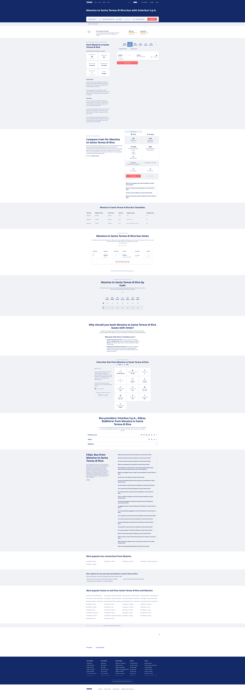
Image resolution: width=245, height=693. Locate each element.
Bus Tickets (104, 661)
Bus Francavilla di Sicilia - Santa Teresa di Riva (115, 601)
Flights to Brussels (120, 667)
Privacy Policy (116, 689)
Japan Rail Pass (148, 663)
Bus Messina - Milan (109, 604)
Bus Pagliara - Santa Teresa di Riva (149, 598)
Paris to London (149, 671)
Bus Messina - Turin (109, 607)
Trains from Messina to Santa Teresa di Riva (133, 579)
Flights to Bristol (120, 671)
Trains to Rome (90, 665)
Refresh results (121, 245)
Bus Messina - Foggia (127, 615)
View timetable (92, 74)
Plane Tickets (119, 661)
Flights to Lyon (119, 665)
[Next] (156, 44)
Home (87, 625)
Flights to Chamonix (120, 663)
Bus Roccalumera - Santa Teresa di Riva (131, 595)
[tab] (123, 48)
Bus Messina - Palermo (127, 561)
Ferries (108, 2)
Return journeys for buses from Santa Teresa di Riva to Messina (102, 579)
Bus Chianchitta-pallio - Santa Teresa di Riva (132, 598)
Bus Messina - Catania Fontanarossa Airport (151, 561)
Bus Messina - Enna (91, 618)
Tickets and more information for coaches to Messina (100, 581)
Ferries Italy (133, 669)
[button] (120, 19)
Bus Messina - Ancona (146, 612)
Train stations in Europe (151, 665)
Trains (95, 2)
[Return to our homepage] (90, 2)
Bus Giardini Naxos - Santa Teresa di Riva (150, 595)
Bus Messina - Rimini (109, 618)
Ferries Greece (133, 663)
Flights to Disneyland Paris (122, 669)
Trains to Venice (91, 669)
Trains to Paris (90, 667)
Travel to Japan (148, 667)
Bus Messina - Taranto (91, 615)
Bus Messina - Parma (146, 610)
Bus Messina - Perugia (146, 615)
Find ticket (92, 58)
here (133, 270)
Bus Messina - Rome (91, 561)
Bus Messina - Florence (128, 607)
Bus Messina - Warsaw (127, 604)
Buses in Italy (98, 625)
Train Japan (89, 663)
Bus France (104, 665)
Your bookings (144, 2)
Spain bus (103, 663)
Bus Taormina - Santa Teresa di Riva (112, 595)
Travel (146, 661)
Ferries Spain (133, 667)
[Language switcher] (136, 2)
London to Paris (149, 669)
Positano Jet (133, 671)
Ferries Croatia (133, 665)
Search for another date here (122, 262)
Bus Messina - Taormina (92, 612)
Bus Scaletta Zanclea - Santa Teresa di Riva (151, 601)
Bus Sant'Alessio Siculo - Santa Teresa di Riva (133, 601)
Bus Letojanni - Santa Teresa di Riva (112, 598)
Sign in (157, 2)
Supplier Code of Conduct (127, 689)
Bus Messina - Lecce (145, 607)
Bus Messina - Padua (127, 612)
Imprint (100, 689)
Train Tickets (90, 661)
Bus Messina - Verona (127, 610)
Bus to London (104, 669)
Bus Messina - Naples (91, 564)
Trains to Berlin (90, 671)
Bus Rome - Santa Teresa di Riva (94, 595)
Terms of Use (107, 689)
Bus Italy (103, 667)
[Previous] (103, 299)
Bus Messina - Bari (90, 610)
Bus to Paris (104, 671)
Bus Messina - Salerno (109, 612)
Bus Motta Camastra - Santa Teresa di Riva (96, 601)
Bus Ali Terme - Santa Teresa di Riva (94, 598)
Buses (100, 2)
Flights (104, 2)
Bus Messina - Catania (109, 561)
